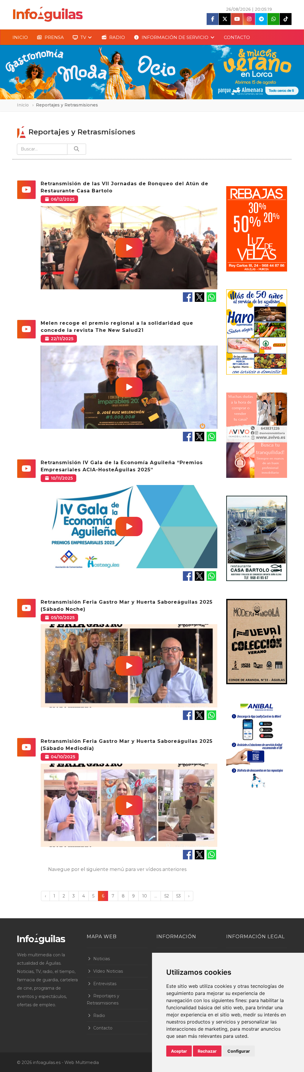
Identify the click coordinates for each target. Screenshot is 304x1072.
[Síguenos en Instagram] (249, 19)
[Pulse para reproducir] (129, 247)
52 (166, 896)
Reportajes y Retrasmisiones (103, 999)
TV (82, 37)
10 (144, 896)
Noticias (101, 958)
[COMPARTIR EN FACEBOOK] (187, 296)
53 (178, 896)
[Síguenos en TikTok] (286, 19)
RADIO (116, 37)
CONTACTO (237, 37)
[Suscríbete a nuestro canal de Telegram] (261, 19)
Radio (99, 1015)
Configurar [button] (238, 1051)
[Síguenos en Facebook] (212, 19)
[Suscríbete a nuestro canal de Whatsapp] (273, 19)
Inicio (23, 105)
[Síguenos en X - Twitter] (225, 19)
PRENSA (53, 37)
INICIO (20, 37)
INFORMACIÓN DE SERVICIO (174, 37)
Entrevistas (104, 983)
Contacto (103, 1028)
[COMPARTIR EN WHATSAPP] (211, 296)
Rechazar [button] (207, 1051)
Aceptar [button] (179, 1051)
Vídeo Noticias (108, 971)
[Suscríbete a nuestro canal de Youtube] (237, 19)
